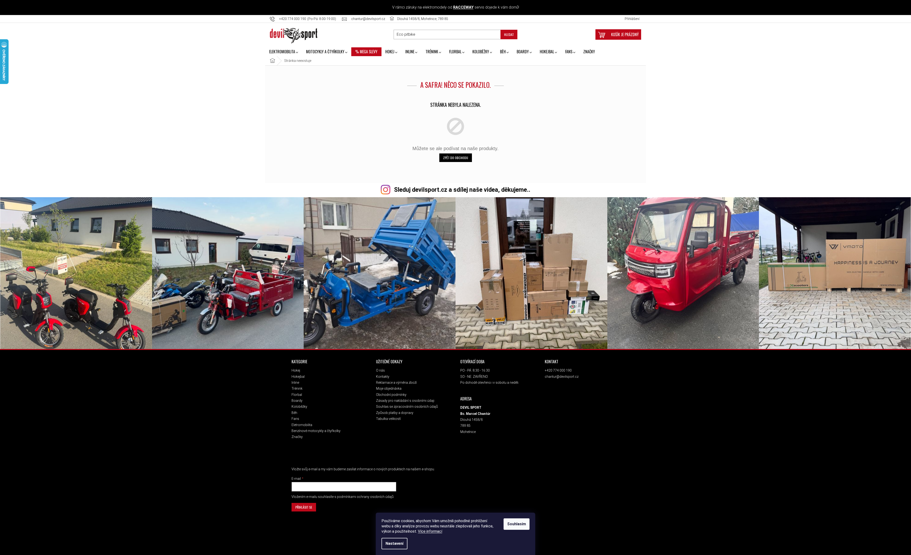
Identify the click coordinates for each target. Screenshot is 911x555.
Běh (294, 413)
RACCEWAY (463, 7)
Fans (295, 419)
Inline (295, 382)
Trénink (297, 388)
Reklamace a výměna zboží (396, 382)
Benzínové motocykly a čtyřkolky (316, 431)
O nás (380, 370)
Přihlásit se (303, 507)
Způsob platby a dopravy (394, 413)
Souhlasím (516, 524)
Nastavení (394, 543)
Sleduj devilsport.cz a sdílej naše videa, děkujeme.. (462, 189)
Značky (297, 437)
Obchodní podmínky (391, 395)
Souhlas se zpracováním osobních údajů (407, 406)
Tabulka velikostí (388, 419)
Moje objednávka (388, 388)
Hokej (296, 370)
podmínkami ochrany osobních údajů (365, 497)
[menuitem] (283, 52)
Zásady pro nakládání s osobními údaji (405, 401)
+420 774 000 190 (558, 370)
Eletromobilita (302, 425)
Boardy (297, 401)
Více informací (430, 531)
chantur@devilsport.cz (562, 376)
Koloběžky (299, 406)
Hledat (509, 34)
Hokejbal (298, 376)
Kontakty (382, 376)
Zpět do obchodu (455, 157)
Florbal (297, 395)
